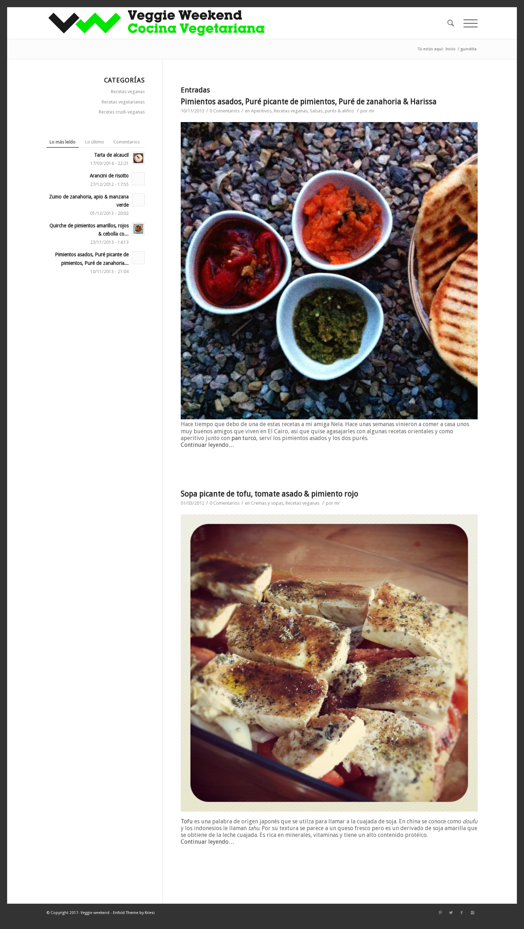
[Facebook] (461, 913)
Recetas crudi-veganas (122, 112)
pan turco (243, 438)
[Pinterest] (440, 913)
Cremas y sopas (267, 503)
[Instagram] (472, 913)
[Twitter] (451, 913)
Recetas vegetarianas (123, 102)
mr (372, 110)
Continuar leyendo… (207, 444)
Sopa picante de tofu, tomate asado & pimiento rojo (269, 493)
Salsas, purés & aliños (332, 110)
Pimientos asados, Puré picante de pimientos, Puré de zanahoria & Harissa (309, 101)
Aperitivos (261, 110)
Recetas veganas (291, 110)
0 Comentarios (225, 110)
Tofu (187, 821)
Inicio (451, 49)
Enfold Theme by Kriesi (134, 912)
